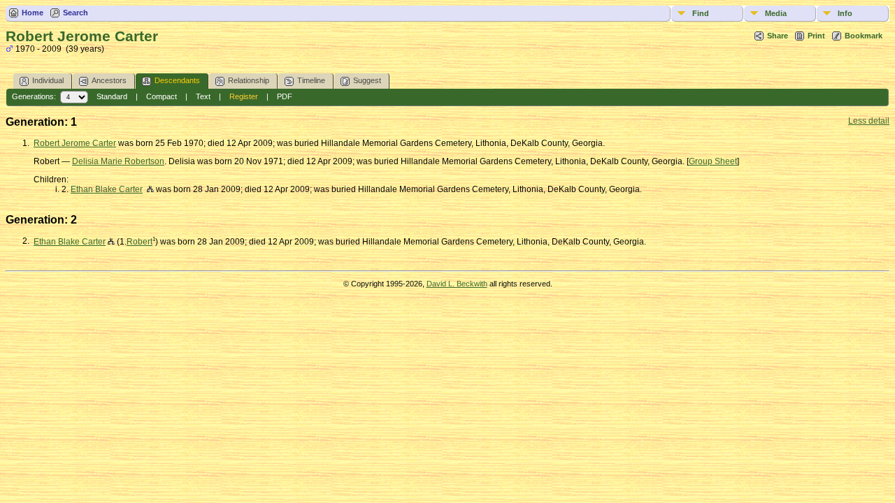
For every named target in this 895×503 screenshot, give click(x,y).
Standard (111, 96)
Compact (161, 96)
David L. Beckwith (457, 283)
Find (700, 13)
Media (776, 13)
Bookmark (863, 35)
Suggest (367, 80)
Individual (48, 80)
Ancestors (109, 80)
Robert (139, 242)
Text (203, 96)
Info (845, 13)
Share (777, 35)
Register (243, 96)
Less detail (868, 121)
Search (75, 12)
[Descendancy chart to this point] (111, 242)
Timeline (311, 80)
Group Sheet (713, 161)
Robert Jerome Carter (75, 143)
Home (32, 12)
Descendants (177, 80)
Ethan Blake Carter (107, 189)
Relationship (248, 80)
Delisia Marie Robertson (118, 161)
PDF (284, 96)
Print (816, 35)
